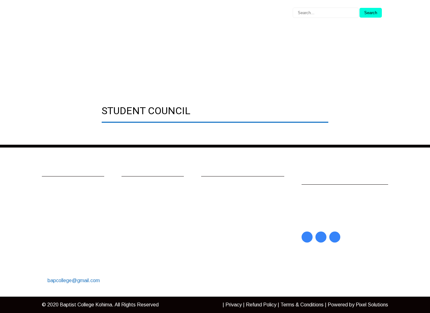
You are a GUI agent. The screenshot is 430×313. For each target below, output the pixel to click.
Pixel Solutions (372, 304)
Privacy (233, 304)
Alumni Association (148, 188)
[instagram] (334, 237)
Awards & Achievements (155, 196)
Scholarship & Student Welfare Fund (152, 264)
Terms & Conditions (302, 304)
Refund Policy (261, 304)
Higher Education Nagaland (237, 212)
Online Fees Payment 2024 (151, 232)
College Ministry (145, 204)
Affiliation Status (225, 237)
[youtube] (320, 237)
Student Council (145, 244)
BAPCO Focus (324, 196)
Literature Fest (144, 221)
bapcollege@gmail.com (74, 280)
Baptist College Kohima (86, 304)
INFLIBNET (221, 196)
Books (315, 221)
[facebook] (307, 237)
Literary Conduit (325, 204)
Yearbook (318, 212)
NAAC (214, 229)
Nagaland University (229, 188)
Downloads (140, 212)
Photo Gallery (143, 252)
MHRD (215, 221)
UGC (212, 204)
